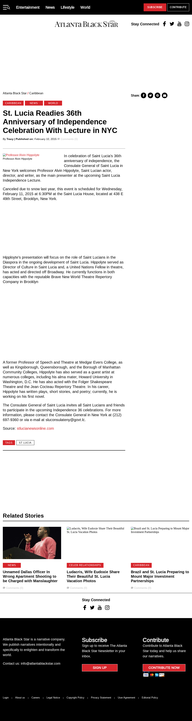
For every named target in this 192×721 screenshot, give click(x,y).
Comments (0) (69, 138)
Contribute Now (164, 668)
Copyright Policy (75, 697)
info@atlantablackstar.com (40, 663)
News (50, 7)
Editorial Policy (150, 697)
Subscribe (155, 7)
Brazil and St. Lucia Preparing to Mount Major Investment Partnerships (160, 576)
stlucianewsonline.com (35, 428)
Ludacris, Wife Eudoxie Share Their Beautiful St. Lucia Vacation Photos (93, 576)
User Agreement (126, 697)
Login (6, 697)
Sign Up (100, 668)
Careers (36, 697)
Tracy (10, 138)
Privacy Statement (101, 697)
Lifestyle (67, 7)
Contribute (178, 7)
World (85, 7)
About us (20, 697)
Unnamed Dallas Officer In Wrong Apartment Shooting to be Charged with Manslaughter (30, 576)
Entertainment (28, 7)
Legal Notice (53, 697)
